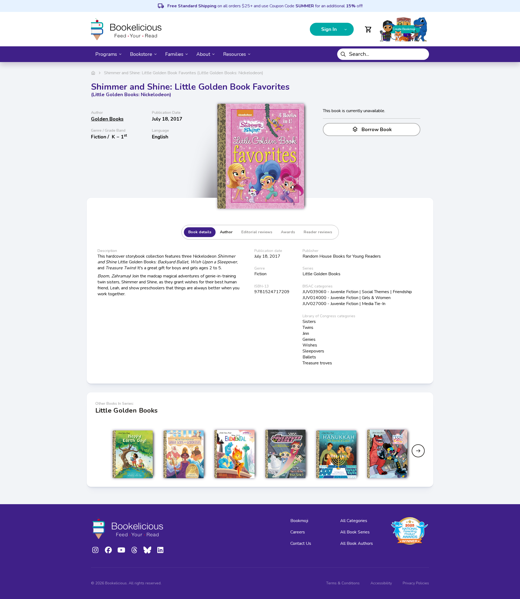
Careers (297, 532)
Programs (106, 54)
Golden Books (107, 119)
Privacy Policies (416, 583)
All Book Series (355, 532)
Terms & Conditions (343, 583)
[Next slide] (418, 450)
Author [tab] (226, 232)
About (203, 54)
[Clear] (423, 54)
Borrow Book (372, 129)
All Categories (353, 521)
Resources (234, 54)
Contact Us (300, 543)
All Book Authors (356, 543)
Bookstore (141, 54)
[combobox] (383, 54)
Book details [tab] (199, 232)
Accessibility (381, 583)
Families (174, 54)
